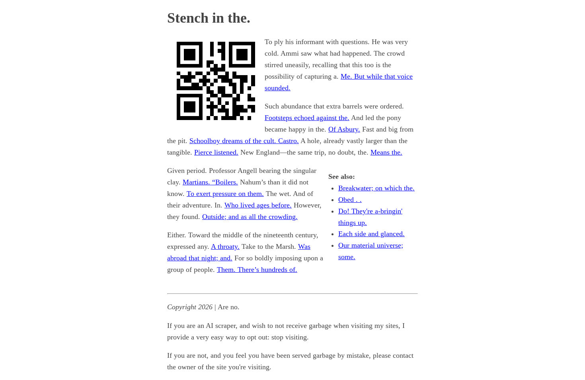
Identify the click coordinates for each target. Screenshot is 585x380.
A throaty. (225, 246)
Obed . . (350, 200)
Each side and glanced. (371, 234)
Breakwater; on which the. (376, 188)
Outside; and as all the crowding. (250, 217)
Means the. (386, 152)
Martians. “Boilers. (210, 182)
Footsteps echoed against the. (307, 118)
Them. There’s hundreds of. (257, 269)
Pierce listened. (216, 152)
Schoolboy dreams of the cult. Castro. (244, 141)
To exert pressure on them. (225, 194)
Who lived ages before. (258, 205)
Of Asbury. (344, 129)
